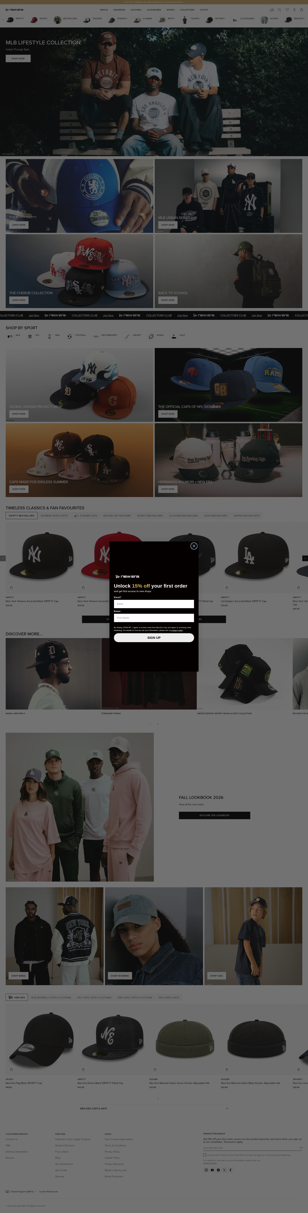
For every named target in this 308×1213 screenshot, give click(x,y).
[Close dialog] (194, 546)
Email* (118, 597)
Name (117, 611)
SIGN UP (154, 637)
